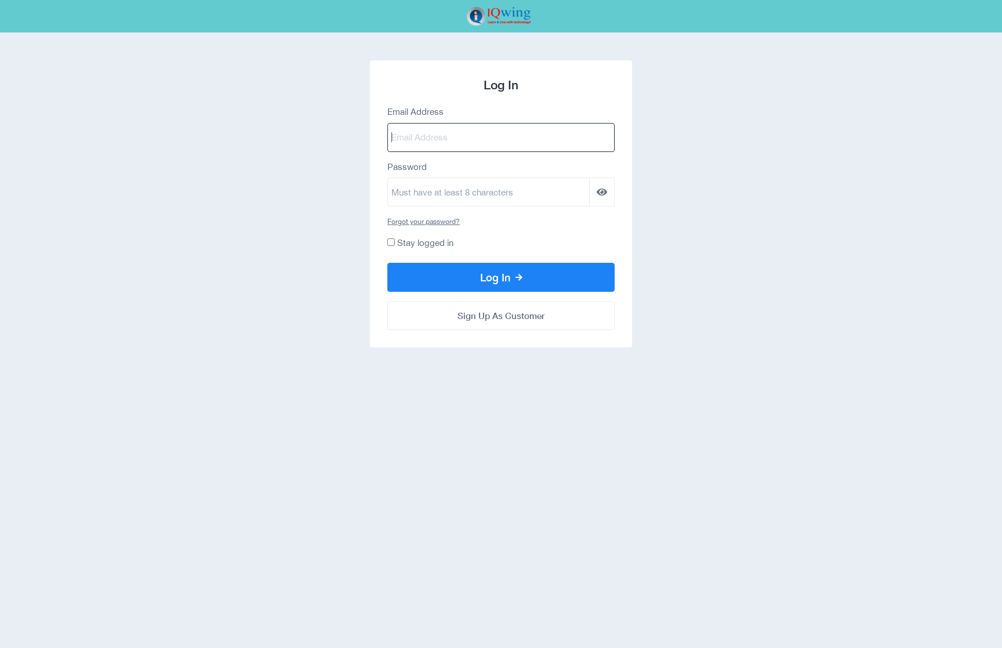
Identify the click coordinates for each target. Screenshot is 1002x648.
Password (407, 167)
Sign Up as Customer (501, 315)
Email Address (415, 112)
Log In (496, 277)
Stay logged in (425, 243)
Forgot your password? (423, 222)
